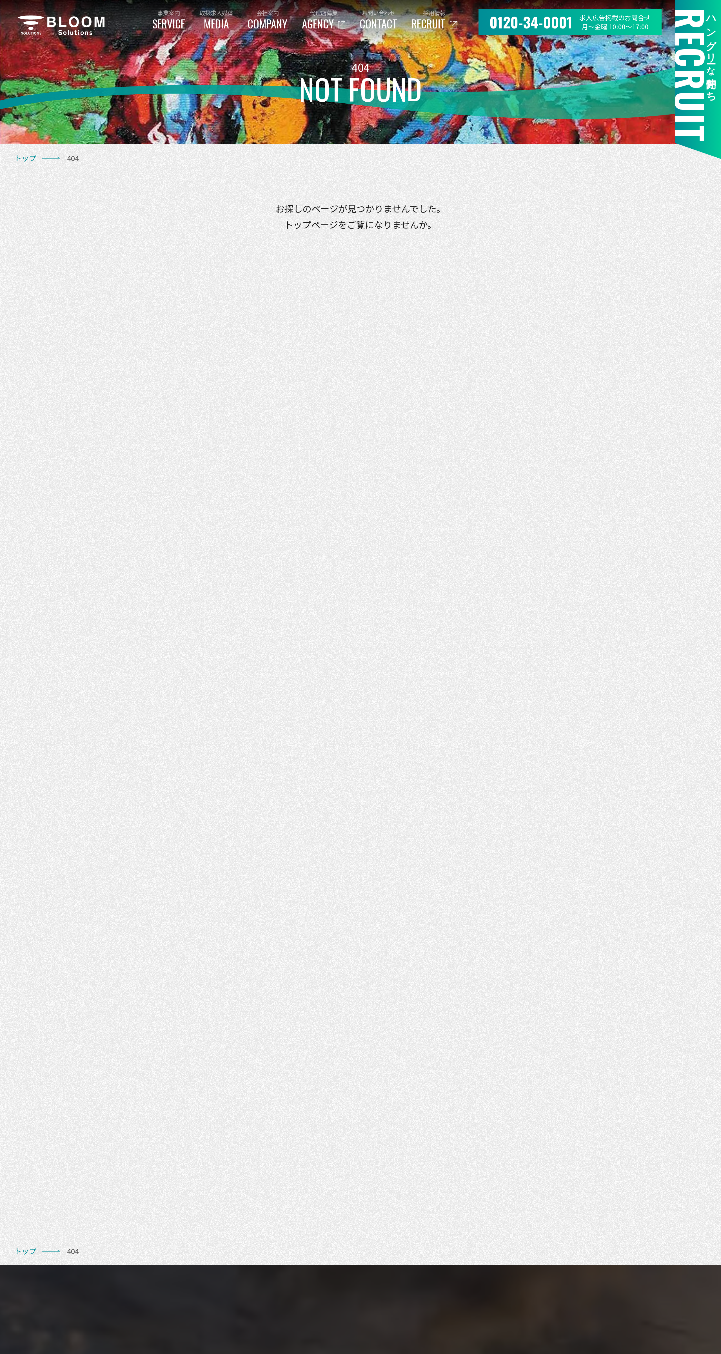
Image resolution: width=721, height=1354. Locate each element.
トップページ (311, 224)
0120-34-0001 (530, 22)
